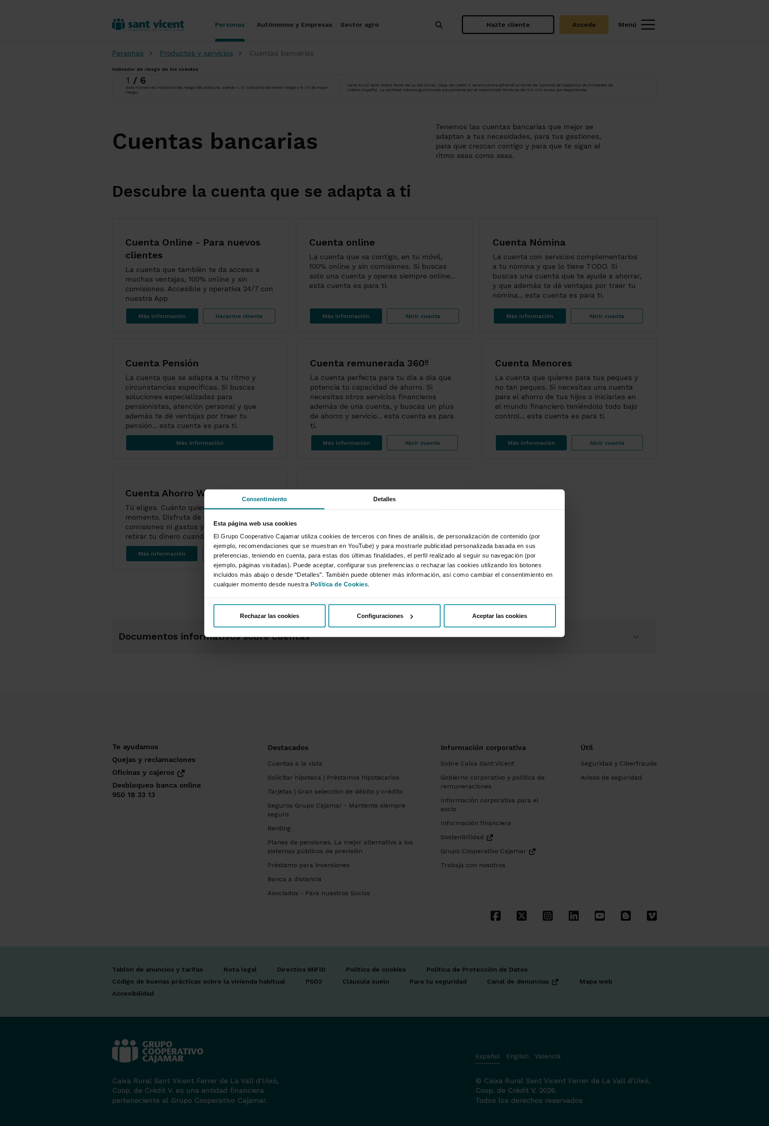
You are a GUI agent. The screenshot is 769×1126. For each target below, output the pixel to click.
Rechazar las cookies (269, 615)
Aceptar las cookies (499, 615)
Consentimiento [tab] (264, 498)
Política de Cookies (339, 583)
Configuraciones (380, 615)
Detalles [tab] (384, 498)
